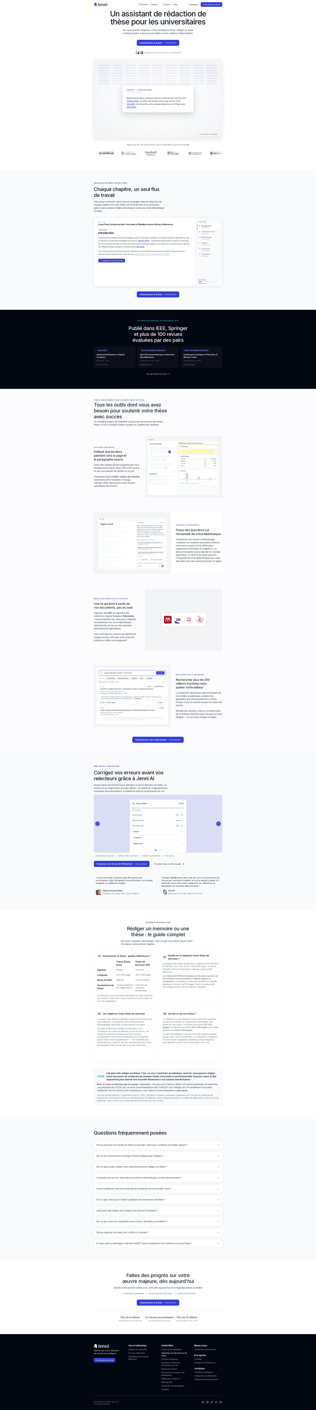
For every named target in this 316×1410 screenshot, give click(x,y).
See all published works (156, 374)
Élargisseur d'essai (169, 1369)
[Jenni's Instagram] (202, 1402)
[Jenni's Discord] (220, 1402)
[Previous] (97, 824)
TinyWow (165, 1389)
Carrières (198, 1359)
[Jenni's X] (216, 1402)
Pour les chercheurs (136, 1353)
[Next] (218, 824)
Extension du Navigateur (171, 1349)
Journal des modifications (205, 1349)
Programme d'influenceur (205, 1362)
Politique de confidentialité (205, 1376)
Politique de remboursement (206, 1379)
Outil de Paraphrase (169, 1359)
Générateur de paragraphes (172, 1386)
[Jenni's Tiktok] (211, 1402)
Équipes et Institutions (137, 1349)
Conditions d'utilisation (203, 1372)
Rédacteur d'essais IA (170, 1378)
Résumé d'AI (166, 1382)
